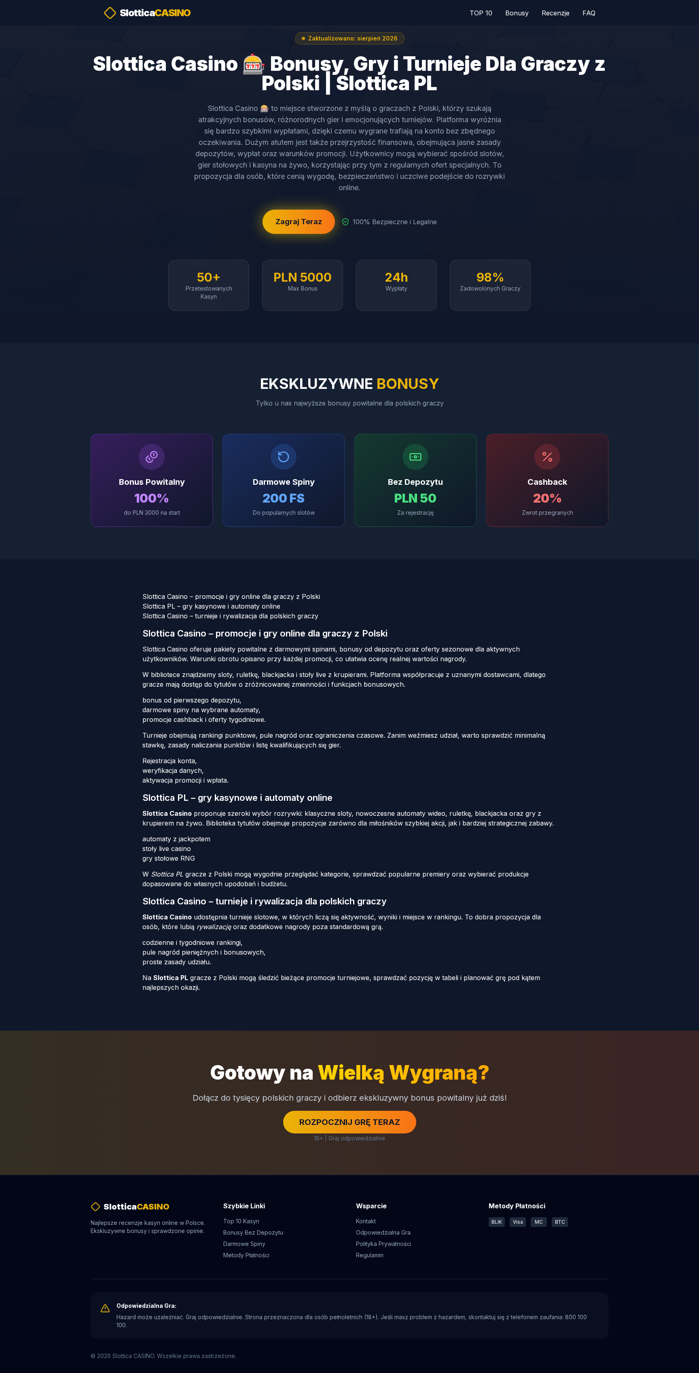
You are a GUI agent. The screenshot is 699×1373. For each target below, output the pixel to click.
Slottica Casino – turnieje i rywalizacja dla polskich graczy (230, 616)
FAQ (588, 13)
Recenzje (556, 13)
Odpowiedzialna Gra (383, 1232)
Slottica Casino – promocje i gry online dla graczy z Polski (231, 596)
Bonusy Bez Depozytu (253, 1232)
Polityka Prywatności (383, 1243)
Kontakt (366, 1221)
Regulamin (369, 1255)
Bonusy (517, 13)
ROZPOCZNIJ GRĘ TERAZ (349, 1122)
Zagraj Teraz (298, 221)
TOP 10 (481, 13)
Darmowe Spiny (244, 1243)
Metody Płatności (246, 1255)
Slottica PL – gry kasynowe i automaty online (211, 606)
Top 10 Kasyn (241, 1221)
